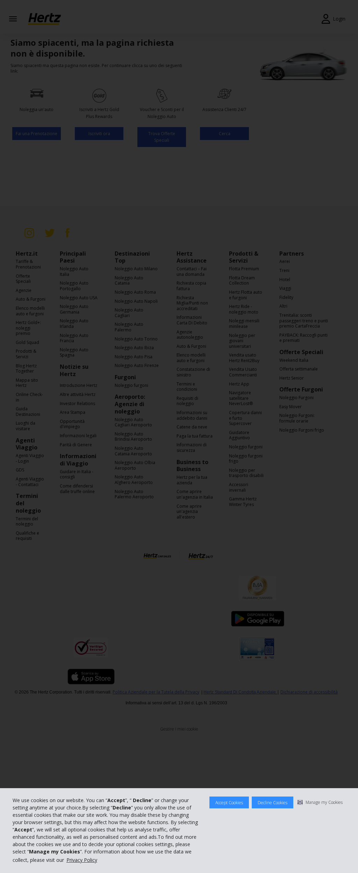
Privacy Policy (81, 860)
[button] (320, 802)
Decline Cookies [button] (272, 803)
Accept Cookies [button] (229, 803)
